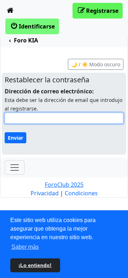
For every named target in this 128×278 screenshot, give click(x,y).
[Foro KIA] (10, 10)
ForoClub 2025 (64, 185)
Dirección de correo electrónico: (49, 91)
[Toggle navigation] (15, 167)
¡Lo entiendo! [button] (35, 265)
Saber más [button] (25, 247)
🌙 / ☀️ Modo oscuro (95, 64)
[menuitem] (10, 10)
